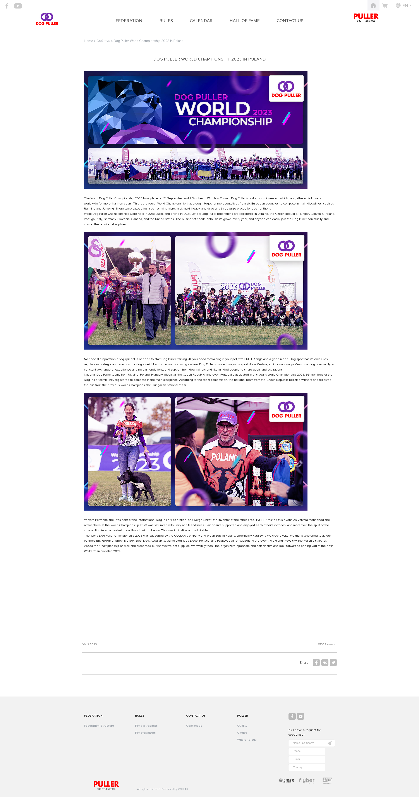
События (103, 41)
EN (405, 5)
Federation (129, 20)
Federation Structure (99, 726)
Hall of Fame (245, 20)
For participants (146, 726)
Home (88, 41)
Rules (166, 20)
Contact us (290, 20)
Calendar (201, 20)
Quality (242, 726)
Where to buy (246, 740)
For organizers (145, 733)
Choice (242, 733)
